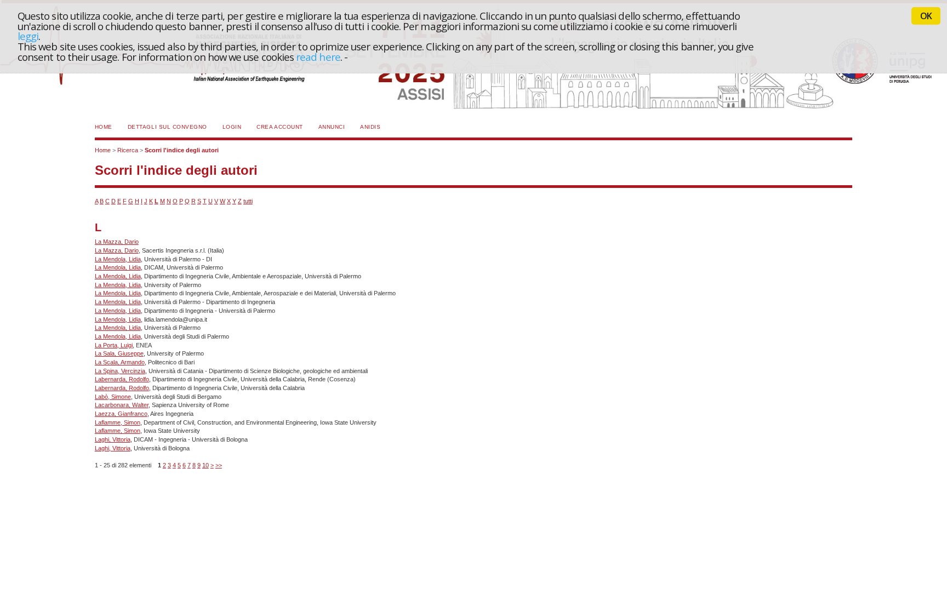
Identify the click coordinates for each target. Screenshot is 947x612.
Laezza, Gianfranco (121, 413)
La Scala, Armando (120, 362)
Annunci (331, 127)
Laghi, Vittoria (112, 439)
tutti (248, 201)
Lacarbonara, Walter (122, 405)
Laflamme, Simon (117, 422)
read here (318, 57)
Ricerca (127, 150)
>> (218, 465)
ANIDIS (370, 127)
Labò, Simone (113, 396)
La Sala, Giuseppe (119, 353)
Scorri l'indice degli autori (182, 150)
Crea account (279, 127)
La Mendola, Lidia (118, 259)
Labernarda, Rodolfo (122, 379)
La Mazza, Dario (117, 241)
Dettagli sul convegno (167, 127)
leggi (28, 36)
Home (103, 127)
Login (232, 127)
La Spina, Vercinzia (120, 371)
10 (205, 465)
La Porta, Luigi (114, 345)
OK (926, 16)
